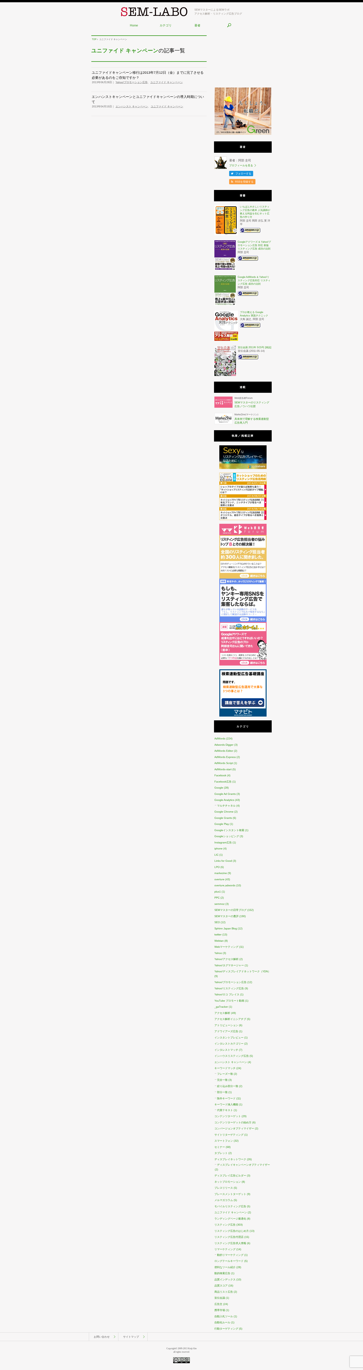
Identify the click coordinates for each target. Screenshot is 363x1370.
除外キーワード (226, 1098)
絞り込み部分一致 (227, 1086)
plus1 (217, 891)
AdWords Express (225, 757)
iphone (218, 848)
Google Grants (223, 817)
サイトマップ (131, 1336)
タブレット (221, 1153)
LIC (216, 854)
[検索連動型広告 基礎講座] (243, 715)
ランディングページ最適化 (230, 1218)
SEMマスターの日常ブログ (230, 909)
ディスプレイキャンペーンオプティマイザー (243, 1164)
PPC (217, 897)
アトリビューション (226, 1025)
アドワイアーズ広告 (226, 1031)
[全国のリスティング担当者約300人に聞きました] (243, 577)
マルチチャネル (226, 805)
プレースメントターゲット (230, 1194)
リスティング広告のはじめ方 (231, 1230)
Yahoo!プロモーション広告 (132, 82)
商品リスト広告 (223, 1291)
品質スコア (221, 1285)
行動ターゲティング (226, 1328)
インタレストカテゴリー (229, 1043)
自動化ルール (222, 1322)
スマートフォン (223, 1140)
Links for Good (223, 860)
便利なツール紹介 (225, 1267)
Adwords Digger (223, 744)
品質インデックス (225, 1279)
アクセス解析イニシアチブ (230, 1019)
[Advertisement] (242, 59)
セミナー (219, 1146)
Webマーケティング (226, 946)
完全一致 (222, 1079)
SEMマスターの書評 (226, 916)
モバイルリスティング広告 (230, 1206)
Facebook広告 (223, 781)
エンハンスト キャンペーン (132, 106)
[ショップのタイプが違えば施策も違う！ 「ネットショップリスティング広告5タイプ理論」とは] (243, 519)
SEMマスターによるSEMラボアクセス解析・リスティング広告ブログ (218, 11)
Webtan (219, 940)
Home (134, 25)
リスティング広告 (225, 1224)
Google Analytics (224, 799)
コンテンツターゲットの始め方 (232, 1122)
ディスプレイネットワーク (230, 1159)
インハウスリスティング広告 (231, 1055)
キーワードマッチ (225, 1068)
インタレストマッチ (226, 1049)
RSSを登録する (244, 181)
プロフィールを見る (241, 165)
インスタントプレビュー (229, 1037)
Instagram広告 (223, 842)
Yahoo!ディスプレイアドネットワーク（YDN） (242, 971)
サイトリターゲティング (229, 1134)
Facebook (220, 775)
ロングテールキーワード (229, 1260)
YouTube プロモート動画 (229, 1000)
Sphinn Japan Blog (225, 928)
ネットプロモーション (227, 1181)
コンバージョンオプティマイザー (234, 1128)
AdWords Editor (223, 750)
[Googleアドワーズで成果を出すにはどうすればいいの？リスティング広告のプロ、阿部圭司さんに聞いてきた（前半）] (243, 664)
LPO (217, 867)
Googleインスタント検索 (229, 830)
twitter (218, 934)
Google (218, 787)
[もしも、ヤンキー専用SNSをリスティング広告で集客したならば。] (243, 621)
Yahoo (218, 953)
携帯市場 (219, 1310)
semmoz (219, 903)
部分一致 (222, 1092)
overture (219, 879)
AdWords (219, 738)
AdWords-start (223, 769)
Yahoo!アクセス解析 (226, 959)
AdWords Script (223, 763)
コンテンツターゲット (227, 1116)
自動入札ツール (223, 1316)
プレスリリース (223, 1187)
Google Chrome (223, 811)
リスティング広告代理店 (229, 1236)
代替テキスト (225, 1110)
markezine (220, 873)
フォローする (243, 173)
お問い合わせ (102, 1336)
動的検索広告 (222, 1273)
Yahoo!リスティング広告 (229, 988)
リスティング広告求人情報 (230, 1243)
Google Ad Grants (225, 793)
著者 (197, 25)
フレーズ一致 (225, 1073)
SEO (217, 922)
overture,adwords (224, 885)
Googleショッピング (226, 836)
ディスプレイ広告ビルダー (230, 1175)
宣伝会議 (219, 1297)
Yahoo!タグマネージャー (229, 965)
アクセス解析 (222, 1012)
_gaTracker (221, 1006)
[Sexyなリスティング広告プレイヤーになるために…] (243, 468)
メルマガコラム (223, 1200)
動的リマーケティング (230, 1254)
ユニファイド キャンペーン (166, 82)
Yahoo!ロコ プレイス (226, 994)
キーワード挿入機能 (226, 1104)
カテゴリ (166, 25)
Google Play (221, 823)
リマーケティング (225, 1249)
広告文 (218, 1304)
